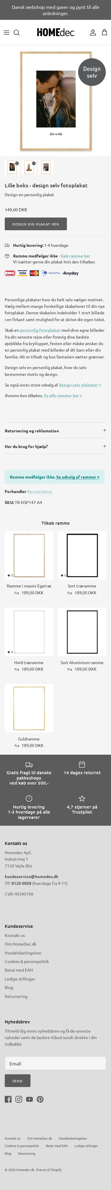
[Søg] (19, 32)
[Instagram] (18, 1099)
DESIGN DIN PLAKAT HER (35, 224)
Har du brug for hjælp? (26, 446)
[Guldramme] (29, 708)
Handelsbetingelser (23, 952)
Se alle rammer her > (63, 395)
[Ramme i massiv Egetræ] (29, 555)
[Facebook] (8, 1099)
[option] (55, 100)
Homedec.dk (25, 1169)
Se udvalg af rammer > (77, 476)
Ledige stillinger (20, 978)
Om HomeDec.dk (20, 943)
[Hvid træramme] (29, 632)
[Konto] (91, 32)
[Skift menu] (6, 32)
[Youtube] (29, 1099)
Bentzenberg (39, 491)
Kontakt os (15, 935)
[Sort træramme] (82, 555)
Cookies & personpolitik (27, 961)
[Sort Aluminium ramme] (82, 632)
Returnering (16, 996)
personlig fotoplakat (40, 330)
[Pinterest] (40, 1099)
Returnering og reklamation (32, 430)
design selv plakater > (80, 384)
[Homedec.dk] (55, 32)
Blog (9, 987)
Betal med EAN (19, 969)
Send (17, 1080)
